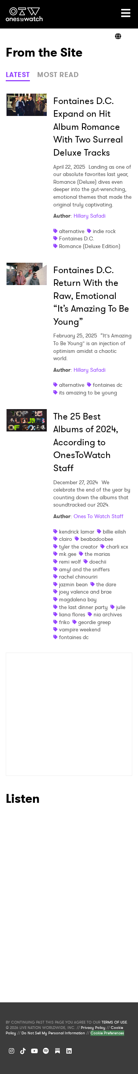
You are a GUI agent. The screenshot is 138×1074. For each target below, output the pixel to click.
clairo (65, 539)
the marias (97, 554)
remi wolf (70, 562)
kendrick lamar (76, 531)
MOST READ (58, 75)
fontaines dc (107, 385)
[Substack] (57, 1051)
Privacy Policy (93, 1027)
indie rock (104, 231)
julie (120, 607)
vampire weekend (79, 629)
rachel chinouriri (78, 577)
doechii (97, 562)
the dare (106, 584)
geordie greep (94, 622)
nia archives (108, 614)
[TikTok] (23, 1051)
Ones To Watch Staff (98, 516)
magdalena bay (78, 599)
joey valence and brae (85, 592)
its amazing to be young (88, 392)
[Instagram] (11, 1051)
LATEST (18, 75)
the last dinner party (83, 607)
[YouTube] (34, 1051)
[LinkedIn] (69, 1051)
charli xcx (117, 546)
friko (64, 622)
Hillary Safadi (89, 216)
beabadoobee (96, 539)
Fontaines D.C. (76, 238)
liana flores (72, 614)
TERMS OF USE (114, 1022)
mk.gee (67, 554)
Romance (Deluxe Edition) (89, 246)
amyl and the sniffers (84, 569)
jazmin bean (73, 584)
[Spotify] (46, 1051)
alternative (71, 231)
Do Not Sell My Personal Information (53, 1033)
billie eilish (114, 531)
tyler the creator (78, 546)
